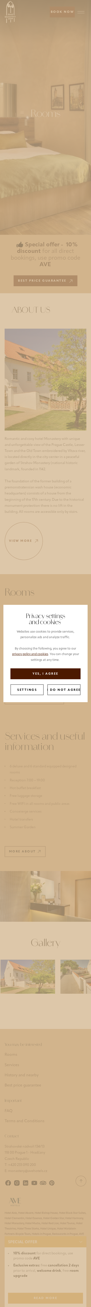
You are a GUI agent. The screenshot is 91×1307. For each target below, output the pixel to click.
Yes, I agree (45, 673)
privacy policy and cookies (30, 654)
